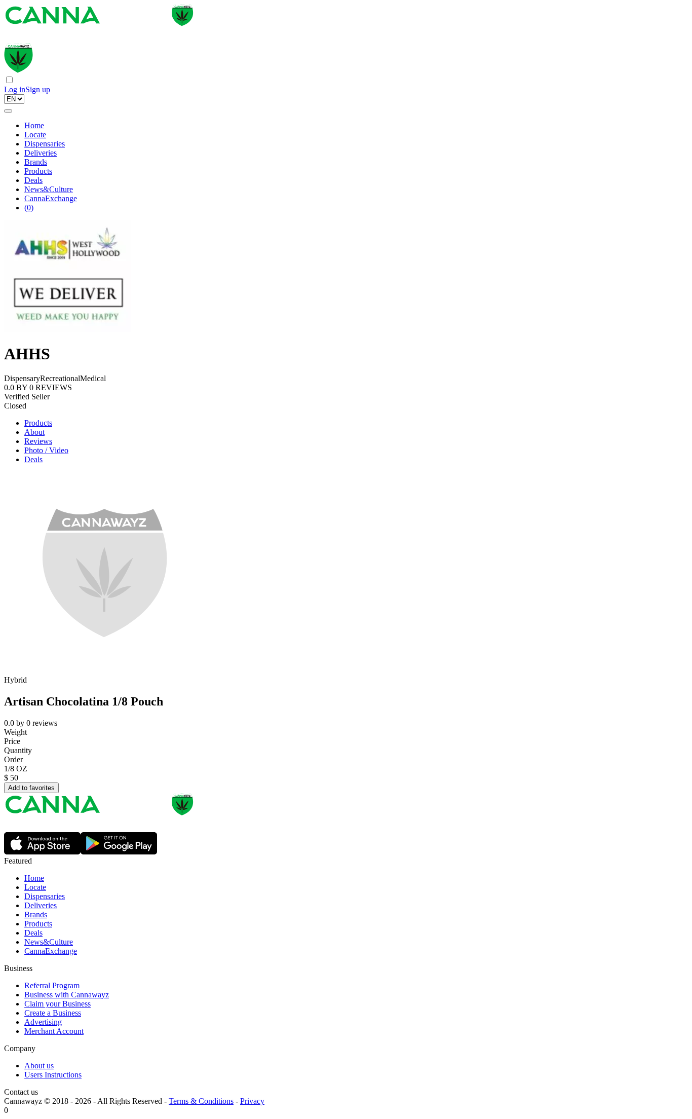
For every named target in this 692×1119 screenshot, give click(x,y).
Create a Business (52, 1013)
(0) (28, 207)
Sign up (37, 89)
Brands (35, 162)
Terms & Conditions (201, 1101)
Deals (33, 180)
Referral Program (52, 985)
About (34, 432)
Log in (14, 89)
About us (39, 1065)
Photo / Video (46, 450)
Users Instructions (53, 1074)
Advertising (43, 1022)
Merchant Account (54, 1031)
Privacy (252, 1101)
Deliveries (40, 152)
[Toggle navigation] (8, 111)
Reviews (38, 441)
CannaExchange (50, 198)
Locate (35, 134)
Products (38, 171)
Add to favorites (31, 788)
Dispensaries (44, 143)
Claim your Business (57, 1003)
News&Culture (48, 189)
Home (34, 125)
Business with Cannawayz (66, 994)
